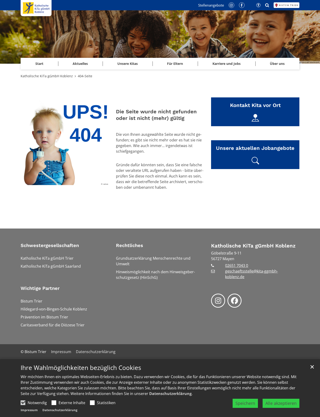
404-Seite (85, 76)
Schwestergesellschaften (50, 245)
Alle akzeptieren (281, 403)
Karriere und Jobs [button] (226, 63)
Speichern (245, 403)
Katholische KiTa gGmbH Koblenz (47, 76)
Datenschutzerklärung (170, 393)
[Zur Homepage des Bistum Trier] (286, 5)
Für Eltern (175, 63)
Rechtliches (129, 245)
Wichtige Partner (40, 288)
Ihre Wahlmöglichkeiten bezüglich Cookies (81, 368)
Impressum (29, 410)
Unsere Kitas (127, 63)
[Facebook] (234, 301)
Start (39, 63)
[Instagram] (218, 301)
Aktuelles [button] (80, 63)
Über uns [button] (277, 63)
